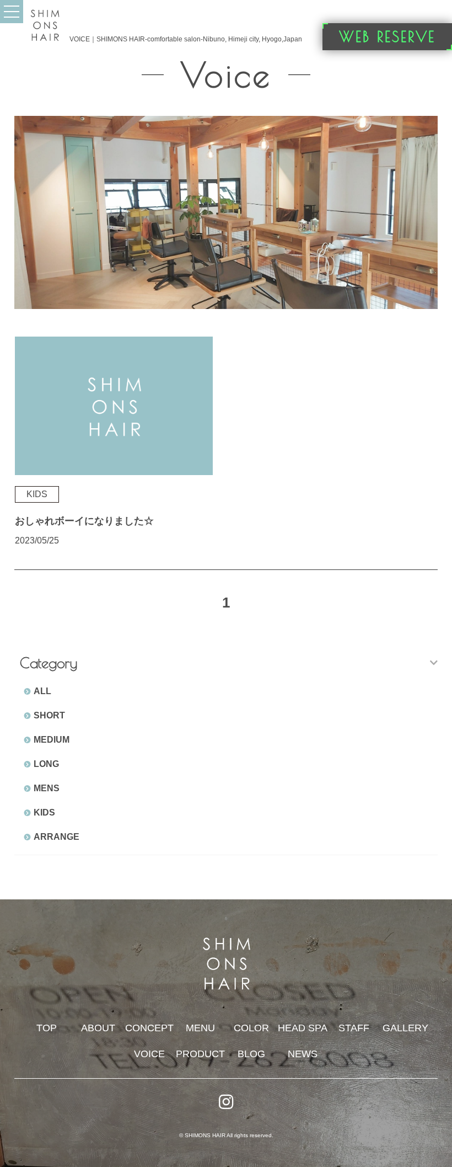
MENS (47, 788)
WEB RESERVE (387, 36)
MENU (200, 1027)
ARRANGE (56, 836)
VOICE (149, 1053)
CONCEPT (149, 1027)
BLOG (251, 1053)
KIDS (44, 812)
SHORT (49, 715)
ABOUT (98, 1027)
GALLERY (405, 1027)
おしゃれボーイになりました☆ (84, 520)
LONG (46, 764)
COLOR (251, 1027)
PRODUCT (200, 1053)
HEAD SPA (302, 1027)
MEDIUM (51, 739)
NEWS (303, 1053)
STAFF (353, 1027)
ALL (42, 691)
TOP (46, 1027)
